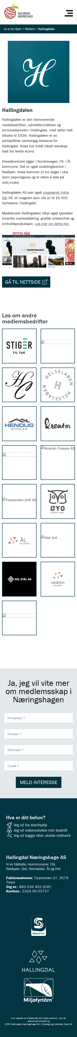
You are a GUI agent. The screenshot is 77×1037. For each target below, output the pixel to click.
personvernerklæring (38, 1020)
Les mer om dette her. (52, 223)
